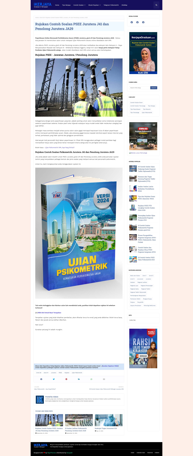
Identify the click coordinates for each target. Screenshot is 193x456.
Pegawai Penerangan (147, 285)
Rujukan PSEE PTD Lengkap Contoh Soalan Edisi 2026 (146, 208)
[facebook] (131, 22)
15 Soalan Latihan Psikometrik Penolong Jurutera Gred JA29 (76, 429)
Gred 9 (132, 279)
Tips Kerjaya (151, 106)
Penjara (132, 302)
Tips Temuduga (134, 112)
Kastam (132, 282)
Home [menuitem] (57, 5)
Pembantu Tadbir (135, 299)
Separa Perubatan (135, 305)
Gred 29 (42, 17)
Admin (55, 397)
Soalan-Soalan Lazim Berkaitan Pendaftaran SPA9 (146, 188)
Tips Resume (146, 109)
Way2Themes (51, 452)
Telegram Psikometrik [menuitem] (111, 5)
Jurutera (53, 372)
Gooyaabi (69, 452)
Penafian (150, 452)
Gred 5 (151, 275)
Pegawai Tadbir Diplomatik (138, 292)
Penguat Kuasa (147, 299)
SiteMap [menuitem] (124, 5)
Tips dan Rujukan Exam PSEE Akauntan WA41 (146, 197)
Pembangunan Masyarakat (138, 295)
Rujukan (67, 372)
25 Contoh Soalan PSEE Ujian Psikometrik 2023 (146, 258)
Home (37, 17)
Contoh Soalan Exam (136, 102)
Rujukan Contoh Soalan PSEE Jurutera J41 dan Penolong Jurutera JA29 (49, 429)
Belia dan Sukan (135, 275)
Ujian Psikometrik (77, 372)
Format (157, 452)
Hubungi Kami (141, 452)
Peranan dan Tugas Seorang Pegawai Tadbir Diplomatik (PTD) (146, 179)
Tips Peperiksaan (135, 109)
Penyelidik (140, 302)
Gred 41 (46, 372)
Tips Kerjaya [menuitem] (66, 5)
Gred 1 (144, 275)
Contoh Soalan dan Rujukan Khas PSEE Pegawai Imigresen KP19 (147, 249)
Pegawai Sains (134, 289)
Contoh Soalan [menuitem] (78, 5)
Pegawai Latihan (142, 282)
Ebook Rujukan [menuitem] (93, 5)
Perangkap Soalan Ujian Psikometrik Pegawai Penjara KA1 (146, 217)
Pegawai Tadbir (145, 289)
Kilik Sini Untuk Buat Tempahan (49, 313)
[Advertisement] (79, 347)
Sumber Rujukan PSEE (110, 366)
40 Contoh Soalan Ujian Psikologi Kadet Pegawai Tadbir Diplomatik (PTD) (147, 169)
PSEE (60, 372)
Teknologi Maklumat (149, 305)
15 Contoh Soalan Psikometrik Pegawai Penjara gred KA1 (145, 227)
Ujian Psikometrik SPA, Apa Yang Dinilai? (59, 147)
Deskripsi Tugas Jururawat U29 (106, 428)
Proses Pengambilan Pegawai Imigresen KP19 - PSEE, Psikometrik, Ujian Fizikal (147, 238)
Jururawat (140, 279)
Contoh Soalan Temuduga (137, 106)
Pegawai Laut (134, 285)
